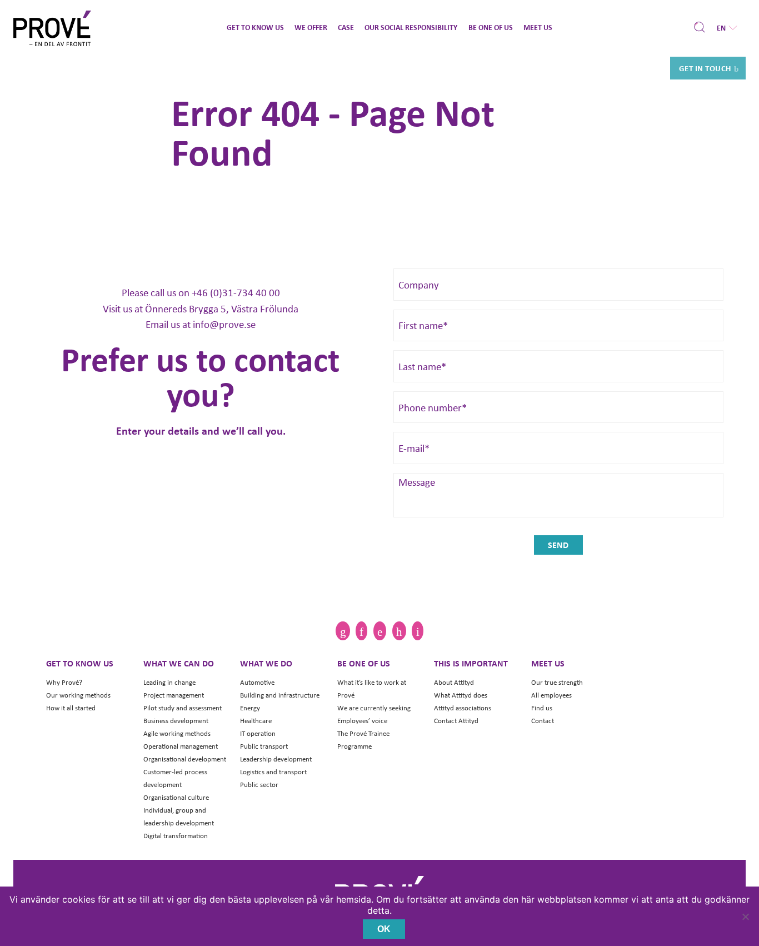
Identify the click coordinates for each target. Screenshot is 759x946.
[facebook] (379, 630)
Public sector (259, 784)
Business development (175, 720)
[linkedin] (342, 630)
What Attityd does (460, 695)
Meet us (537, 27)
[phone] (417, 630)
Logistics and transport (273, 771)
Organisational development (184, 759)
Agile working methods (177, 733)
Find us (541, 708)
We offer (310, 27)
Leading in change (169, 682)
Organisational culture (176, 797)
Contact (542, 720)
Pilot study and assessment (182, 708)
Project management (173, 695)
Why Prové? (64, 682)
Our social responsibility (410, 27)
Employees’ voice (362, 720)
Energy (250, 708)
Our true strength (557, 682)
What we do (266, 663)
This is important (471, 663)
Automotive (257, 682)
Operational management (180, 746)
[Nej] (745, 916)
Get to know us (255, 27)
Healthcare (256, 720)
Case (346, 27)
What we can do (178, 663)
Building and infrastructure (279, 695)
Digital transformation (175, 835)
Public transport (264, 746)
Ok (384, 929)
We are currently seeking (374, 708)
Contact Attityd (456, 720)
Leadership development (276, 759)
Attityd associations (462, 708)
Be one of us (490, 27)
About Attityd (454, 682)
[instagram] (361, 630)
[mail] (399, 630)
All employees (551, 695)
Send (558, 545)
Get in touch (705, 67)
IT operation (258, 733)
